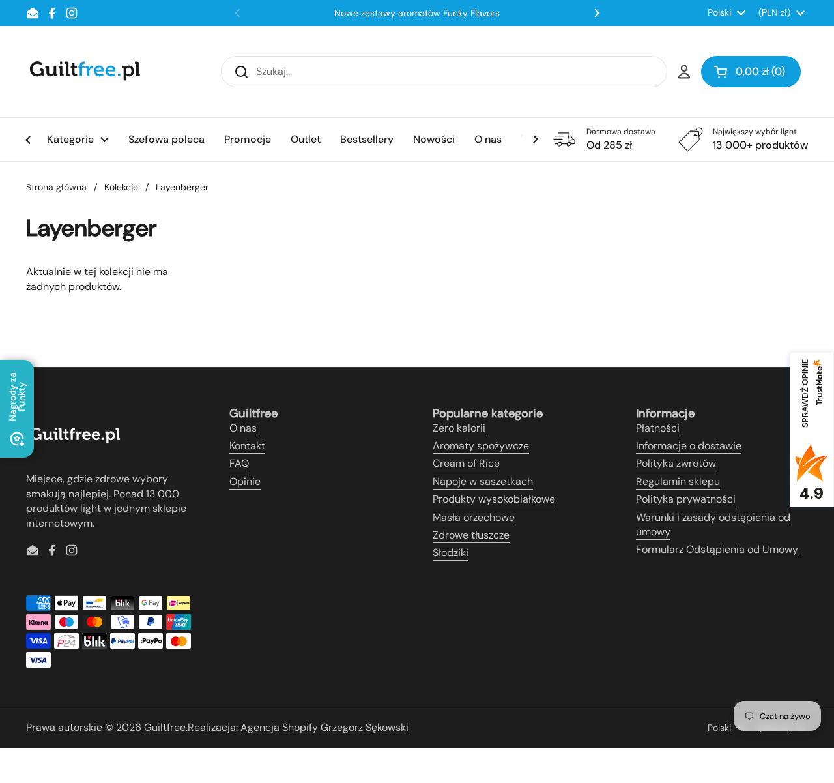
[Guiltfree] (84, 71)
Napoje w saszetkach (483, 481)
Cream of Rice (466, 463)
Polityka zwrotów (676, 463)
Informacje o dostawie (688, 445)
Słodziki (450, 552)
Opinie (245, 481)
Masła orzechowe (474, 517)
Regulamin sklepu (678, 481)
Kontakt (247, 445)
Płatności (658, 428)
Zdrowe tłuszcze (471, 535)
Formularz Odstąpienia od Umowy (717, 549)
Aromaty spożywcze (481, 445)
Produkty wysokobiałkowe (494, 499)
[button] (750, 71)
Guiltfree (165, 727)
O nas (243, 428)
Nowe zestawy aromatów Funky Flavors (417, 13)
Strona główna (56, 187)
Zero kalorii (459, 428)
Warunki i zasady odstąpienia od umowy (713, 524)
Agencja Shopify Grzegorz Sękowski (324, 727)
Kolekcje (121, 187)
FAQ (239, 463)
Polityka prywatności (686, 499)
